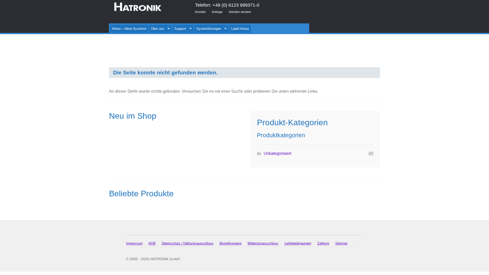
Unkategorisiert (277, 153)
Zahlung (323, 243)
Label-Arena (240, 29)
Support (180, 29)
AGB (152, 243)
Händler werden (240, 12)
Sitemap (341, 243)
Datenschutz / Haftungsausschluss (187, 243)
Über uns (157, 29)
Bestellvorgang (230, 243)
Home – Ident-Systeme (129, 29)
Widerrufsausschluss (263, 243)
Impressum (134, 243)
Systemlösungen (208, 29)
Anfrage (217, 12)
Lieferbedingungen (297, 243)
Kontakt (200, 12)
